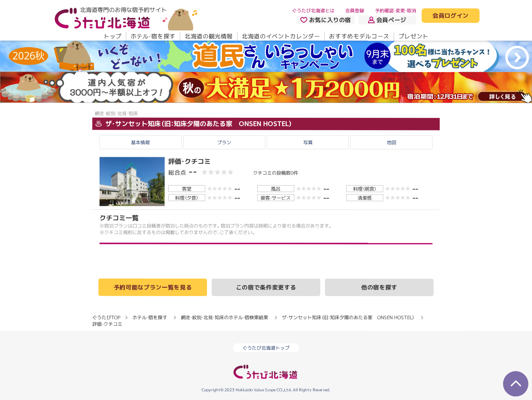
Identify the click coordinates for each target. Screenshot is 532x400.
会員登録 (354, 10)
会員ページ (391, 20)
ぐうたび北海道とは (313, 10)
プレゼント (413, 36)
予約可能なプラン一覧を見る (153, 287)
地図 (391, 142)
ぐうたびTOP (106, 317)
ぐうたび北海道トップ (266, 348)
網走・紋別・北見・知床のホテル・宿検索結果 (224, 317)
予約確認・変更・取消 (395, 10)
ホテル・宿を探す (153, 36)
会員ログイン (450, 16)
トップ (113, 36)
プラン (224, 142)
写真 (308, 142)
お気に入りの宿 (330, 20)
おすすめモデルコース (359, 36)
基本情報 (140, 142)
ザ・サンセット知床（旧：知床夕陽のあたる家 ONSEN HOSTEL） (198, 123)
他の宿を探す (379, 287)
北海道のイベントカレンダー (281, 36)
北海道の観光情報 (209, 36)
